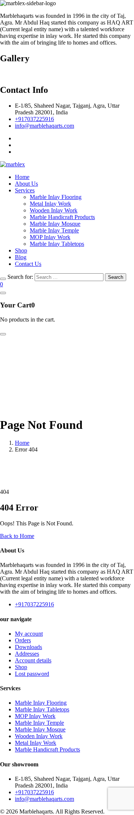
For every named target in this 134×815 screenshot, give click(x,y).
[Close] (3, 279)
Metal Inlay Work (50, 204)
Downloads (28, 647)
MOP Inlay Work (50, 237)
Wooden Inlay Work (53, 210)
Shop (21, 250)
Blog (20, 257)
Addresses (27, 654)
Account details (33, 660)
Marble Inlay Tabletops (57, 244)
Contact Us (28, 264)
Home (22, 177)
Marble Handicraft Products (62, 217)
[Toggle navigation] (3, 334)
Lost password (32, 674)
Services (25, 190)
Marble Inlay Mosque (55, 224)
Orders (23, 640)
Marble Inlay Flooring (56, 197)
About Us (26, 183)
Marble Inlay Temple (54, 230)
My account (29, 633)
